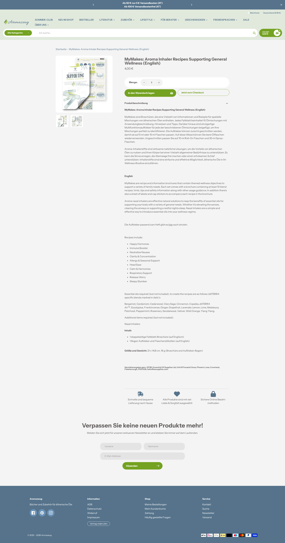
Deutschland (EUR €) (272, 13)
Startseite (61, 49)
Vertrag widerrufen (98, 523)
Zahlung (149, 513)
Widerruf (92, 513)
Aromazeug (46, 535)
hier (170, 224)
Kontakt (206, 504)
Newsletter (208, 513)
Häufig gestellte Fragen (158, 517)
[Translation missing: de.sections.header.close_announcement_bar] (281, 4)
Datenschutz (94, 508)
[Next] (191, 4)
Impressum (93, 517)
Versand (207, 517)
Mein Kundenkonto (155, 508)
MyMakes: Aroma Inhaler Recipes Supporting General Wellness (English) (109, 49)
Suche (205, 508)
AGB (89, 504)
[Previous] (93, 4)
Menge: (133, 82)
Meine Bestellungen (156, 504)
